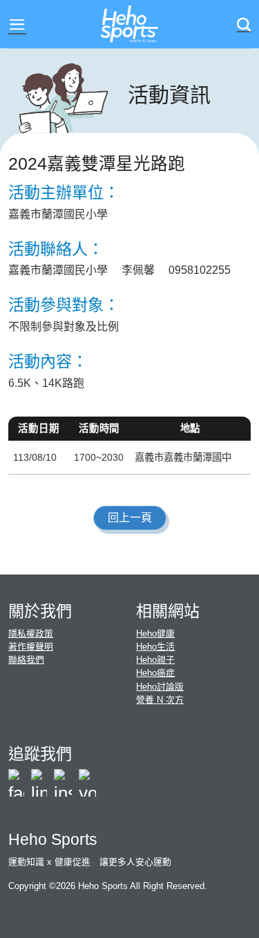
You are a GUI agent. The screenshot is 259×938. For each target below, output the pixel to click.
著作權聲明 (30, 646)
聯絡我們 (26, 660)
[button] (17, 24)
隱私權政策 (30, 633)
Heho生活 (155, 646)
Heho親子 (155, 660)
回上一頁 (130, 517)
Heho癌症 (155, 673)
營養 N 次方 (160, 700)
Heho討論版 (160, 686)
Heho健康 (155, 633)
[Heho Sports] (130, 24)
